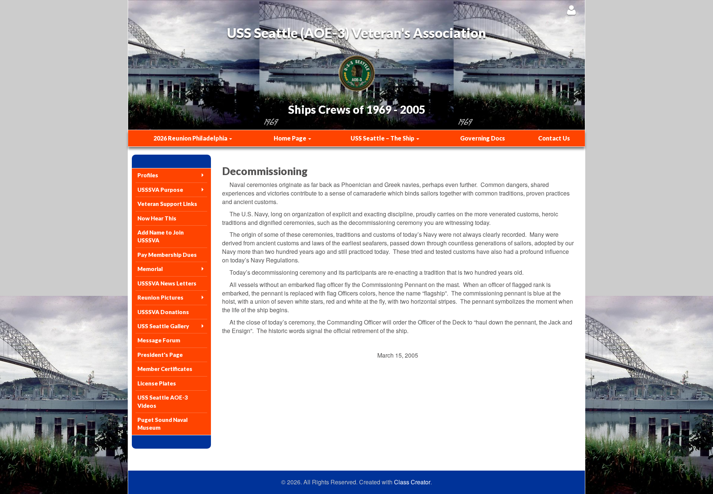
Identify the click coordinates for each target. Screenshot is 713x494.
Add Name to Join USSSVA (160, 236)
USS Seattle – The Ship (383, 138)
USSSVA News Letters (166, 283)
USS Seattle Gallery (163, 326)
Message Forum (158, 340)
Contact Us (554, 138)
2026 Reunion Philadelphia (190, 138)
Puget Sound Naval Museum (162, 423)
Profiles (147, 175)
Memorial (150, 268)
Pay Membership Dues (167, 254)
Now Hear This (156, 218)
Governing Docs (482, 138)
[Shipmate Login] (571, 10)
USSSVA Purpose (160, 189)
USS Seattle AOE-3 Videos (162, 401)
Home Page (290, 138)
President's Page (160, 354)
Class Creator (412, 482)
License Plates (156, 383)
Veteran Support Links (167, 203)
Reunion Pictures (160, 297)
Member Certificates (164, 368)
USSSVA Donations (163, 312)
